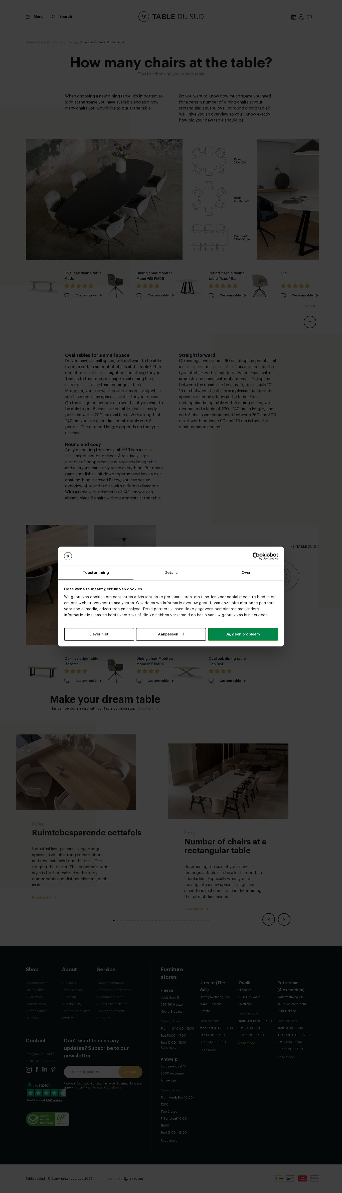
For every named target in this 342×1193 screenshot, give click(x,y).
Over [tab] (246, 573)
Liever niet (99, 634)
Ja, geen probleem (243, 634)
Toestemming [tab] (96, 573)
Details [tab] (171, 573)
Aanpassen (168, 634)
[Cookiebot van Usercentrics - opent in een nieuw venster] (256, 556)
